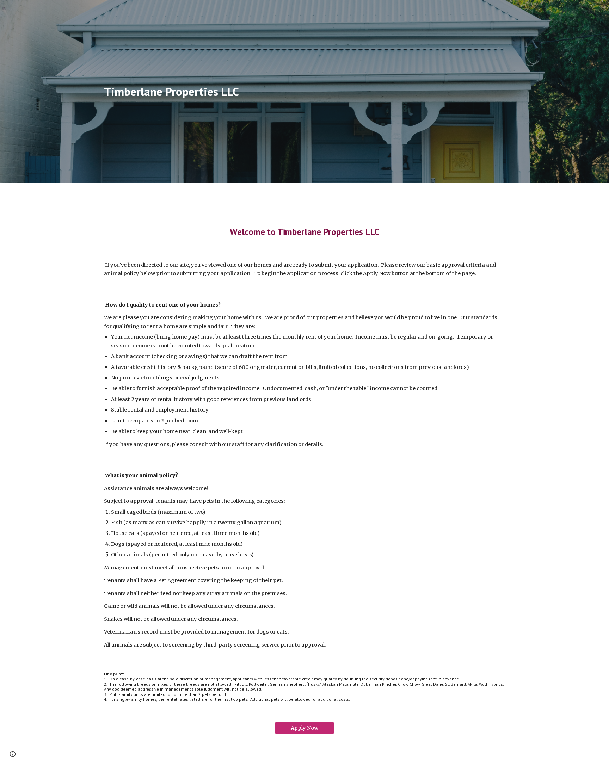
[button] (13, 754)
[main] (183, 91)
